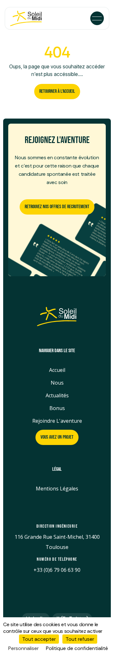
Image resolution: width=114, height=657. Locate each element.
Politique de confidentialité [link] (77, 648)
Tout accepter (39, 639)
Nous (57, 382)
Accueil (57, 369)
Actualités (57, 395)
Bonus (57, 408)
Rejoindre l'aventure (57, 420)
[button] (97, 18)
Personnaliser (23, 648)
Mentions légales (57, 488)
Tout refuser (80, 639)
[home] (30, 18)
